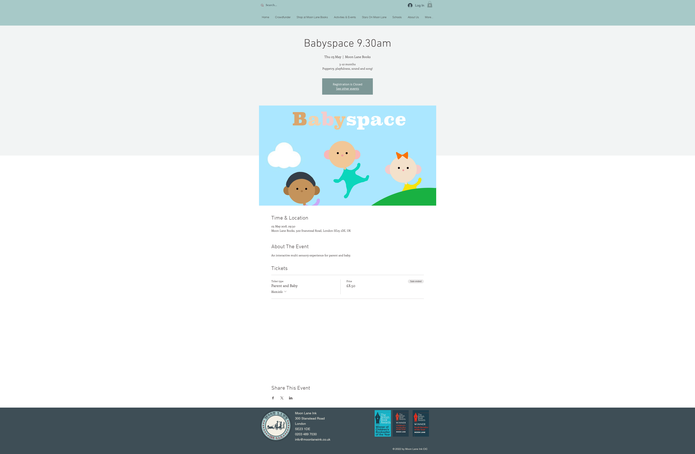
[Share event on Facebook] (273, 398)
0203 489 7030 (306, 434)
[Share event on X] (282, 398)
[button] (429, 4)
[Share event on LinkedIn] (290, 398)
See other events (347, 89)
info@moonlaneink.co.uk (312, 439)
